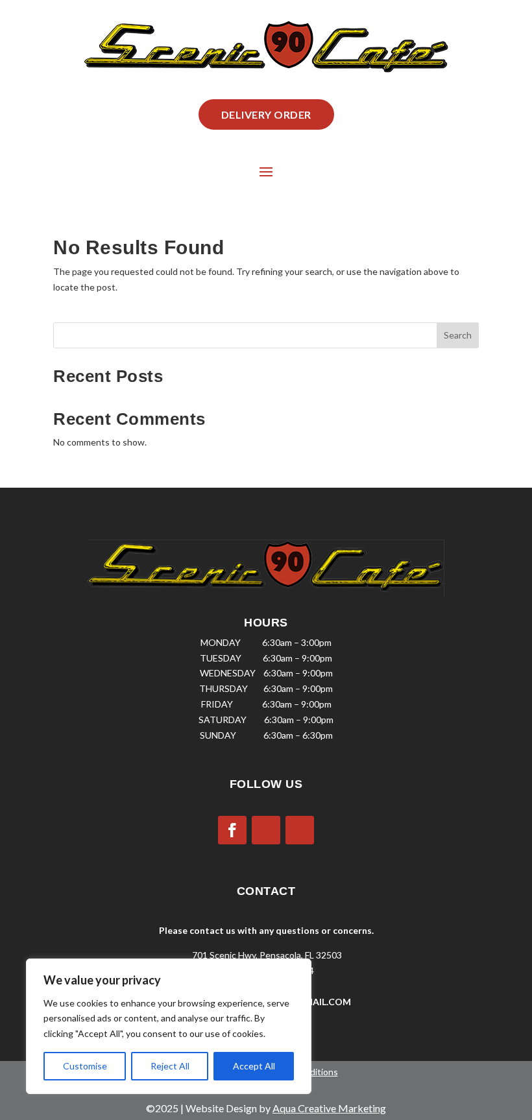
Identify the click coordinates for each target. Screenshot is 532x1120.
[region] (168, 1026)
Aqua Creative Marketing (329, 1108)
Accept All (254, 1065)
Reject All (170, 1065)
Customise (85, 1065)
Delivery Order (266, 114)
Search (458, 334)
